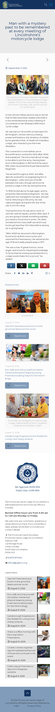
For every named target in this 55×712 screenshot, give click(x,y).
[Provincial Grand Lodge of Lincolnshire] (12, 4)
